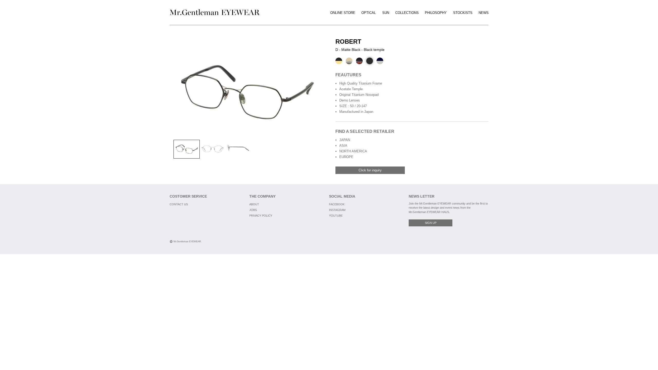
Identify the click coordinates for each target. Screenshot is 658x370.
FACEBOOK (336, 204)
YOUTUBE (336, 215)
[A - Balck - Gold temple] (338, 61)
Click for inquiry (370, 170)
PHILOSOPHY (436, 13)
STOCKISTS (462, 13)
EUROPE (346, 157)
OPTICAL (368, 13)
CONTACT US (179, 204)
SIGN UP (430, 222)
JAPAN (344, 140)
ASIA (343, 145)
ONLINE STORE (342, 13)
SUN (385, 13)
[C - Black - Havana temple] (359, 61)
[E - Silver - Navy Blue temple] (380, 61)
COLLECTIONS (407, 13)
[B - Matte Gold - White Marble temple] (349, 61)
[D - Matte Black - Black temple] (369, 61)
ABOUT (254, 204)
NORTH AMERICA (353, 151)
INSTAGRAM (337, 209)
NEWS (484, 13)
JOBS (253, 209)
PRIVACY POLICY (260, 215)
